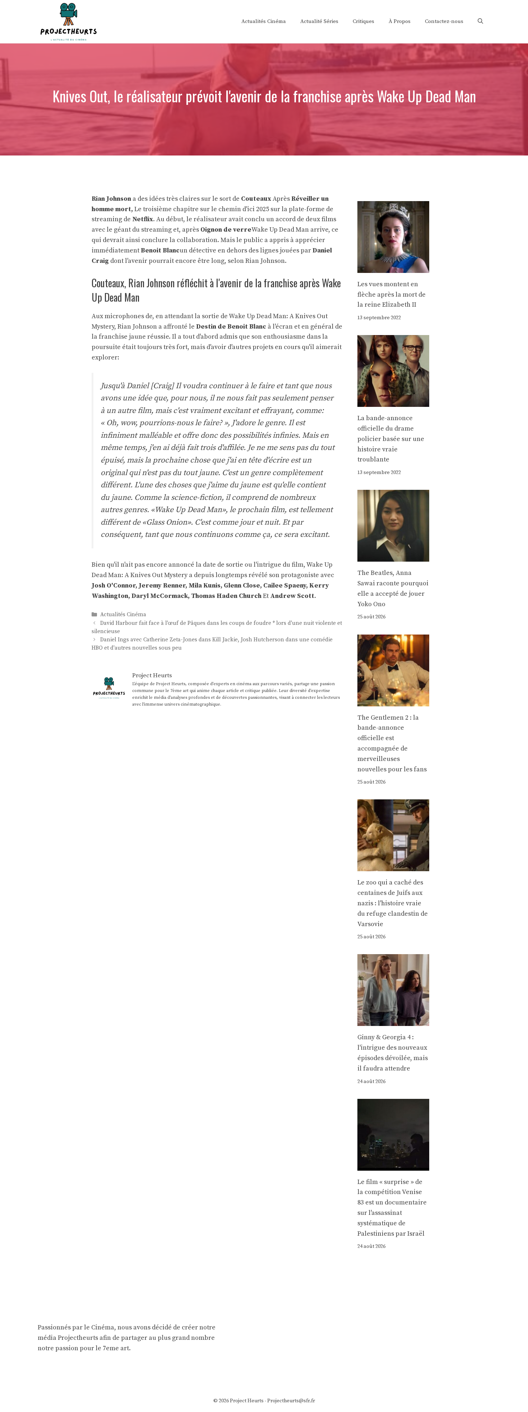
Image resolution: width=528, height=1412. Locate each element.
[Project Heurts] (68, 21)
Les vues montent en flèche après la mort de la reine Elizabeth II (391, 294)
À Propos (400, 21)
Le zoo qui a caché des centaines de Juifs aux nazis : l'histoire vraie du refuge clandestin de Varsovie (392, 903)
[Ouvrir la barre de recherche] (480, 21)
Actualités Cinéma (263, 21)
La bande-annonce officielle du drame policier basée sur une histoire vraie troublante (390, 439)
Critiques (363, 21)
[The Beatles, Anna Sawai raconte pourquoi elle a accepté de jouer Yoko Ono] (393, 556)
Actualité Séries (319, 21)
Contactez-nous (444, 21)
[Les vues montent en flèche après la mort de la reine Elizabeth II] (393, 267)
